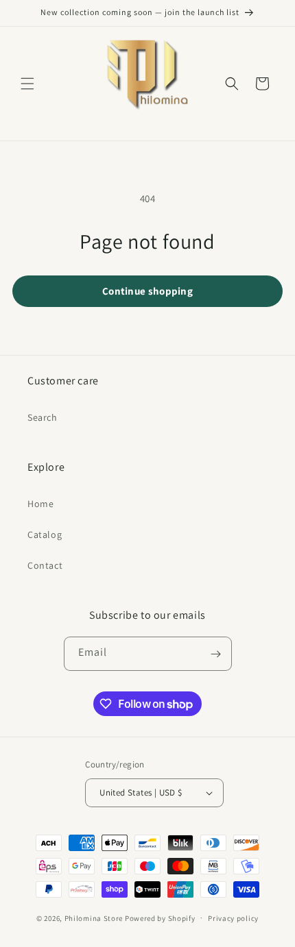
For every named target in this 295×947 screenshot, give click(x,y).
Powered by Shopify (160, 917)
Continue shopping (147, 290)
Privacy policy (233, 918)
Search (42, 417)
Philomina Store (93, 917)
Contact (44, 565)
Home (40, 503)
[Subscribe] (216, 654)
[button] (27, 84)
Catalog (44, 534)
